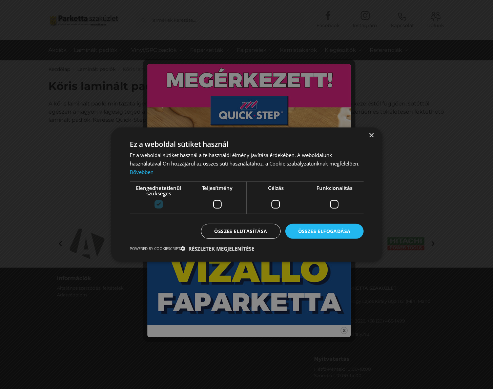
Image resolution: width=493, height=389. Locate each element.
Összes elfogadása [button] (324, 231)
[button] (217, 249)
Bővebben (141, 171)
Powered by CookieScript (155, 248)
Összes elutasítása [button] (240, 231)
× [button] (371, 135)
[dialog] (246, 194)
